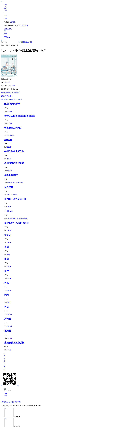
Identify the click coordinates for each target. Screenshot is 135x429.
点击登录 (25, 25)
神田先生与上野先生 (14, 151)
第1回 (9, 290)
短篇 (8, 254)
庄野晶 (7, 82)
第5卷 (9, 147)
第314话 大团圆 (12, 194)
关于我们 (4, 402)
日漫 (5, 10)
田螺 (6, 306)
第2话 (9, 206)
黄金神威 (8, 187)
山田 (6, 259)
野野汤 (7, 235)
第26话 (9, 171)
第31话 (9, 230)
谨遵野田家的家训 (13, 128)
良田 (6, 247)
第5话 (9, 242)
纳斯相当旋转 (11, 175)
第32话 (9, 111)
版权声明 (18, 402)
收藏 (2, 92)
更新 (5, 6)
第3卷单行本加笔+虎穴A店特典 (17, 218)
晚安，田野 (4, 79)
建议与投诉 (10, 402)
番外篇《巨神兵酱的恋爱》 (16, 183)
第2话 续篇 (10, 135)
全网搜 (29, 42)
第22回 (9, 338)
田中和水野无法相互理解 (16, 223)
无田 (6, 294)
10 (5, 368)
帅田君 (7, 318)
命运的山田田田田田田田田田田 (19, 116)
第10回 (9, 314)
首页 (5, 4)
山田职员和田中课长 (14, 342)
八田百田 (8, 211)
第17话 (9, 326)
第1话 (9, 266)
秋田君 (7, 330)
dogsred (8, 139)
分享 (2, 99)
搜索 (19, 42)
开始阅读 (7, 92)
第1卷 (9, 159)
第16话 (9, 123)
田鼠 (6, 283)
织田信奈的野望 (12, 104)
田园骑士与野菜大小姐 (15, 199)
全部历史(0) (8, 29)
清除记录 (13, 22)
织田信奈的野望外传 (14, 163)
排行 (5, 8)
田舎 (6, 271)
